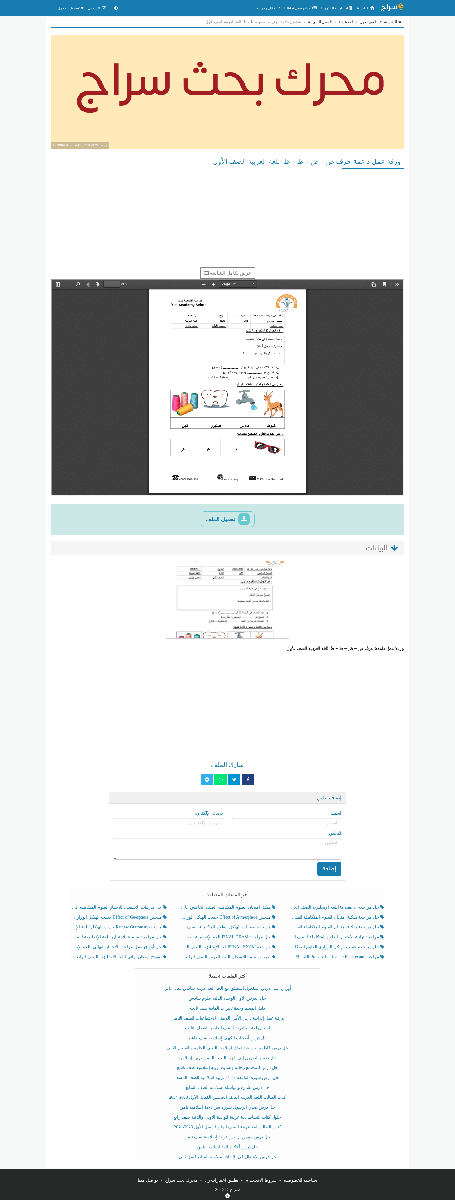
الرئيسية (363, 8)
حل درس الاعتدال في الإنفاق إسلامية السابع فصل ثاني (228, 1156)
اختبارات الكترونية (334, 8)
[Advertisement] (227, 218)
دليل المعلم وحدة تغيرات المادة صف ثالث (227, 1008)
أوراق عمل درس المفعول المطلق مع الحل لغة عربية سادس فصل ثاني (227, 988)
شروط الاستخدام (261, 1180)
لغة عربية (346, 22)
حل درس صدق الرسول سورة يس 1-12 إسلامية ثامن (227, 1107)
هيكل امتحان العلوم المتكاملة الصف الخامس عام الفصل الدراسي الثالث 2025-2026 (225, 907)
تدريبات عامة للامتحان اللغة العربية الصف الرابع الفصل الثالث (225, 956)
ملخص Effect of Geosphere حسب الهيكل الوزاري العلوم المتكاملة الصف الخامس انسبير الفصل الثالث (117, 917)
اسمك (335, 813)
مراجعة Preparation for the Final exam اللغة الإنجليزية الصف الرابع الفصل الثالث (334, 956)
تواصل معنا (148, 1180)
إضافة (329, 868)
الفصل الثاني (322, 22)
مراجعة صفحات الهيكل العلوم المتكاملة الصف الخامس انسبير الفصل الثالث (225, 927)
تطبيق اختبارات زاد (221, 1180)
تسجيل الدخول (69, 8)
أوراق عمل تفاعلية (298, 8)
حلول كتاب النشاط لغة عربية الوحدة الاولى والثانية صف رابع (227, 1117)
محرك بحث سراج (181, 1180)
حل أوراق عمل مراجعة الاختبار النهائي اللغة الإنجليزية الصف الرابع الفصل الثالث (117, 947)
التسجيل (95, 8)
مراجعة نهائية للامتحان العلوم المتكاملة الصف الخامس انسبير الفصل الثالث (334, 937)
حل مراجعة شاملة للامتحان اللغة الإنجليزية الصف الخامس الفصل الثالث (117, 937)
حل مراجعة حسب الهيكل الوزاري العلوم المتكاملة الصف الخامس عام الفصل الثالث (334, 947)
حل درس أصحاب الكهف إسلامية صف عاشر (227, 1038)
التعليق (335, 833)
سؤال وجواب (267, 8)
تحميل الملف (221, 519)
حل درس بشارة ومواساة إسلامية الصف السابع (228, 1087)
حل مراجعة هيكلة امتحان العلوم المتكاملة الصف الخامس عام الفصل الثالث (334, 927)
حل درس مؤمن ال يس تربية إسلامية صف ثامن (227, 1137)
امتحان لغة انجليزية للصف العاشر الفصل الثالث (227, 1028)
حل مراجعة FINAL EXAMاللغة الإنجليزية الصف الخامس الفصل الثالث (225, 937)
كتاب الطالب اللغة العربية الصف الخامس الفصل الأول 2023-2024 (227, 1097)
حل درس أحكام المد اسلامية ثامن (227, 1147)
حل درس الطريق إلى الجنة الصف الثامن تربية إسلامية (227, 1057)
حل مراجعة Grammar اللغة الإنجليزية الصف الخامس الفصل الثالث (334, 907)
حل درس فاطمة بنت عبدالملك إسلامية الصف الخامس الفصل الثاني (227, 1048)
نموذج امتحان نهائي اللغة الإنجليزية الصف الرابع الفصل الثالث (117, 956)
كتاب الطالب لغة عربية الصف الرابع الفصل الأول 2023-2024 (227, 1127)
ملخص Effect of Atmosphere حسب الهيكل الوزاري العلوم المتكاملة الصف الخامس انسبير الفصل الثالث (225, 917)
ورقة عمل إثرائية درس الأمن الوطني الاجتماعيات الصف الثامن (227, 1018)
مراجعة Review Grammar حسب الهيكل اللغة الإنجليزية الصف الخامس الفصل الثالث (117, 927)
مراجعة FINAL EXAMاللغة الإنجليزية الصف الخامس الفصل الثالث (225, 947)
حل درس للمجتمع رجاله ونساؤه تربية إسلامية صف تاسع (227, 1067)
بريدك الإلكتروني (208, 813)
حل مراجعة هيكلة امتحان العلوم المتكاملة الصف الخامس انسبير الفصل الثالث (334, 917)
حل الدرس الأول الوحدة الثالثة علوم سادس (227, 998)
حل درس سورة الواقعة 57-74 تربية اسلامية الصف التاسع (227, 1077)
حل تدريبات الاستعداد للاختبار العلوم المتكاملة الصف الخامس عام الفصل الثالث (117, 907)
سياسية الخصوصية (300, 1180)
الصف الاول (368, 22)
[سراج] (392, 8)
